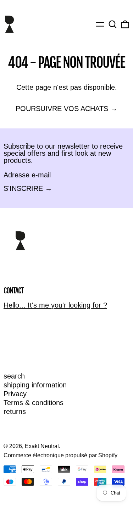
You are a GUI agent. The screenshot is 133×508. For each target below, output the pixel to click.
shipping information (35, 385)
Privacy (15, 394)
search (14, 376)
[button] (112, 24)
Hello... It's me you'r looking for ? (55, 305)
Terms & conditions (33, 403)
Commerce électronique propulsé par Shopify (60, 455)
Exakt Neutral (42, 446)
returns (15, 411)
